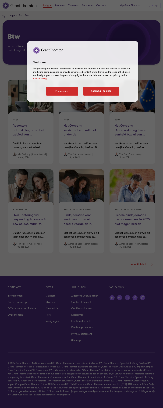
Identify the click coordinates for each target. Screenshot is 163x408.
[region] (82, 71)
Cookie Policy (40, 78)
